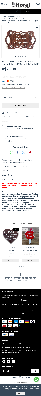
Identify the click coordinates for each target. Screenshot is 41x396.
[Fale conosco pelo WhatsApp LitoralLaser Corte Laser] (36, 379)
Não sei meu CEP (7, 121)
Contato (24, 300)
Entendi (20, 393)
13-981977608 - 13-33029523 (15, 344)
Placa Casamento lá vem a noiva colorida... (30, 246)
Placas (19, 16)
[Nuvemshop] (20, 378)
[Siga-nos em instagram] (3, 361)
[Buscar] (17, 11)
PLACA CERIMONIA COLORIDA (14, 19)
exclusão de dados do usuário (29, 312)
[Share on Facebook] (17, 152)
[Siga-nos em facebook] (8, 361)
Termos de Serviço (9, 311)
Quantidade (7, 97)
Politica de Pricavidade (29, 296)
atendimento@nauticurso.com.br (17, 347)
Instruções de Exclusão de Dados (29, 305)
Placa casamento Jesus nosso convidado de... (11, 246)
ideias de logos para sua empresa (11, 297)
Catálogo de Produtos (10, 304)
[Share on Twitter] (23, 152)
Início (4, 16)
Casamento (11, 16)
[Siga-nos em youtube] (13, 361)
